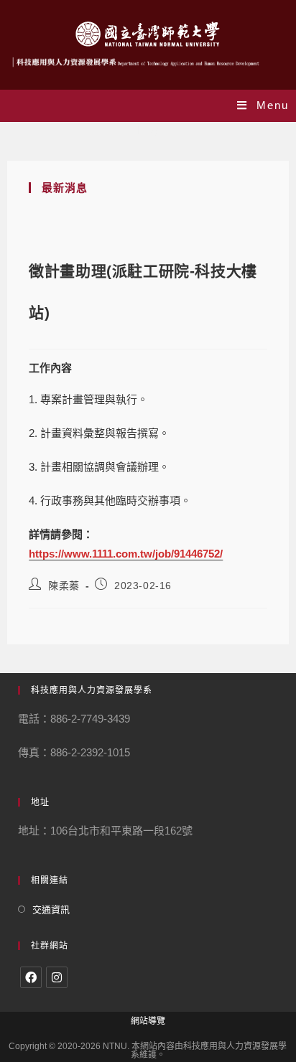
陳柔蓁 (64, 585)
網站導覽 (148, 1021)
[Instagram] (57, 977)
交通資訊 (51, 909)
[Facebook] (31, 977)
